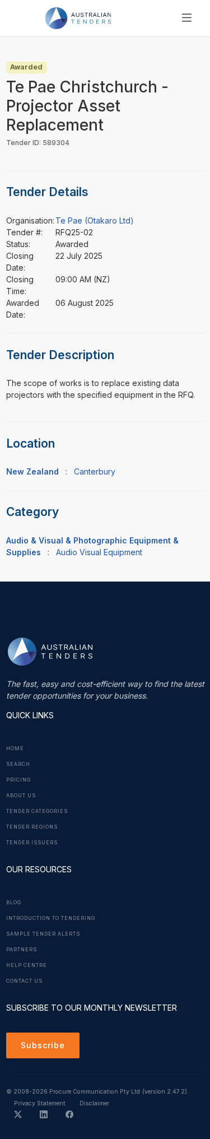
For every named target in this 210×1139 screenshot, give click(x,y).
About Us (21, 795)
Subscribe (43, 1045)
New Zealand (32, 471)
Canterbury (94, 471)
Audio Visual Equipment (99, 552)
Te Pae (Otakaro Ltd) (94, 220)
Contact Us (24, 981)
